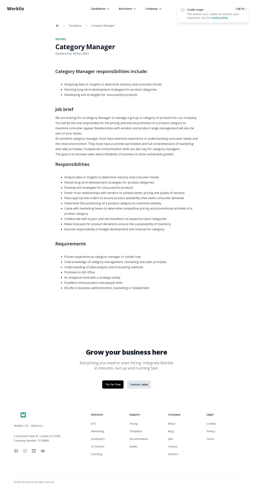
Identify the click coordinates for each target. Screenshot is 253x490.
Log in (241, 8)
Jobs (170, 439)
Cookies (211, 423)
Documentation (138, 439)
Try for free (113, 384)
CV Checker (97, 446)
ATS (93, 423)
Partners (173, 454)
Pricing (133, 423)
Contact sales (139, 384)
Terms (210, 439)
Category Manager (102, 25)
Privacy (211, 431)
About (171, 423)
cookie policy (219, 18)
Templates (75, 25)
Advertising (97, 431)
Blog (171, 431)
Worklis (15, 8)
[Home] (57, 25)
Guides (133, 446)
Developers (98, 439)
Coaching (96, 454)
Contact (172, 446)
